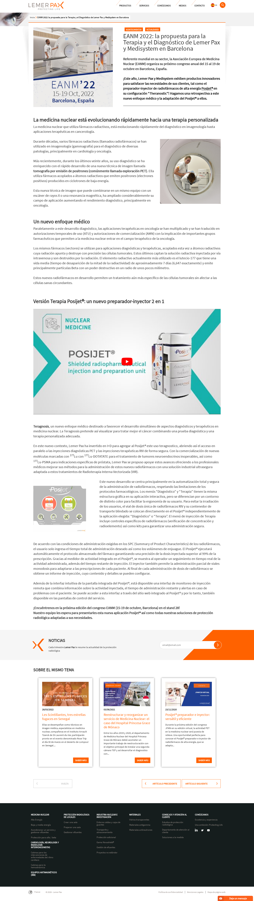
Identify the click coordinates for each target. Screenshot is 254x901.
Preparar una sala (72, 827)
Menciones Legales (195, 892)
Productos (125, 5)
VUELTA (65, 783)
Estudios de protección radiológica (172, 823)
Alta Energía (36, 820)
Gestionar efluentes (73, 832)
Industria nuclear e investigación (107, 816)
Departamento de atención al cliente (175, 831)
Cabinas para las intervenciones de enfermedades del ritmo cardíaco (42, 856)
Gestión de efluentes (106, 847)
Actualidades (153, 29)
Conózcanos (164, 5)
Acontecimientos (134, 29)
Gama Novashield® (105, 842)
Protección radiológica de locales (76, 816)
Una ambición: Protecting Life (209, 825)
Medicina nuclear (40, 815)
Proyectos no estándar (107, 852)
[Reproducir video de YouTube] (127, 361)
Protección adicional (106, 837)
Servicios (144, 5)
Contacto (199, 5)
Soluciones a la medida (173, 837)
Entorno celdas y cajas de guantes (108, 823)
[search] (222, 5)
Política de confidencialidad (170, 892)
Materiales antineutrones (140, 830)
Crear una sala (70, 822)
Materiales (135, 815)
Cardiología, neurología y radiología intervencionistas (45, 845)
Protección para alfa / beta (43, 837)
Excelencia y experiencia (206, 820)
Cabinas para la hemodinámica (38, 866)
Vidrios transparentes (139, 820)
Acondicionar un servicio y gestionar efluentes (43, 831)
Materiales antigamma (139, 825)
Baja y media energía (41, 825)
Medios (182, 5)
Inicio (32, 17)
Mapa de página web (216, 892)
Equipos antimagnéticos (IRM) (44, 873)
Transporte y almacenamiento (104, 831)
